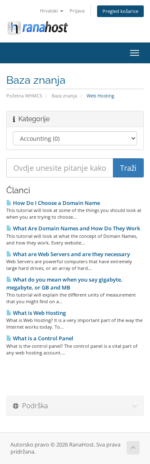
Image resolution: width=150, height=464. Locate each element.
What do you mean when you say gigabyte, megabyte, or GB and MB (64, 283)
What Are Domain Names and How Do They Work (76, 228)
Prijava (77, 10)
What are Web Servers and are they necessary (71, 254)
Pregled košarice (120, 11)
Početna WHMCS (24, 95)
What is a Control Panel (42, 338)
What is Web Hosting (39, 313)
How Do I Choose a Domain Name (56, 203)
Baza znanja (64, 95)
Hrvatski (49, 10)
